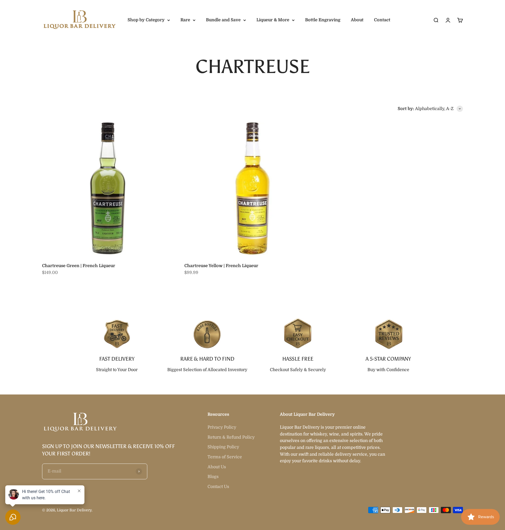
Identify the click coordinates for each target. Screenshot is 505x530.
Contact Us (218, 486)
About (357, 20)
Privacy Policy (222, 427)
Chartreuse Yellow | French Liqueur (221, 265)
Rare (185, 20)
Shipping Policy (223, 447)
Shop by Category (146, 20)
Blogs (213, 476)
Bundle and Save (223, 20)
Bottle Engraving (322, 20)
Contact (382, 20)
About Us (217, 467)
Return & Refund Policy (231, 437)
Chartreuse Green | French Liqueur (78, 265)
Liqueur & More (272, 20)
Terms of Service (225, 457)
